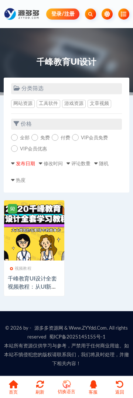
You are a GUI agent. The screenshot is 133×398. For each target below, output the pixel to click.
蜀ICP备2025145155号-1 (77, 337)
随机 (104, 163)
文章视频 (99, 103)
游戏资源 (73, 103)
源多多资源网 (48, 328)
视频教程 (23, 268)
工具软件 (48, 103)
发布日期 (25, 163)
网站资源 (23, 103)
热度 (20, 180)
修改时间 (53, 163)
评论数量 (81, 163)
